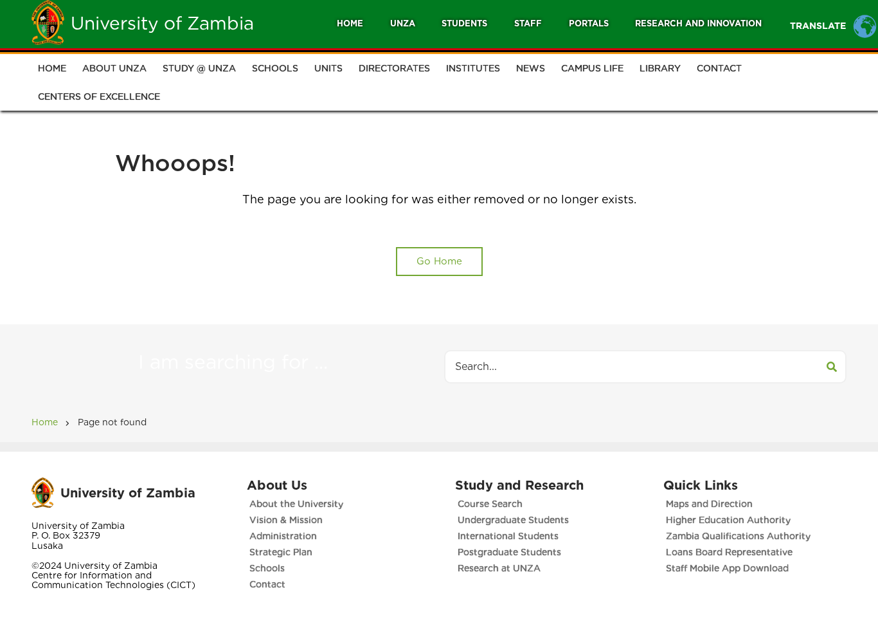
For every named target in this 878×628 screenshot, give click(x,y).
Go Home (439, 261)
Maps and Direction (709, 504)
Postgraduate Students (509, 552)
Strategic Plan (280, 552)
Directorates (394, 68)
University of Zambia (162, 23)
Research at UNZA (499, 568)
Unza (402, 23)
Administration (283, 536)
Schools (275, 68)
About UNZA (114, 68)
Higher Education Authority (728, 520)
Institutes (473, 68)
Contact (719, 68)
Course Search (490, 504)
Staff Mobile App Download (727, 568)
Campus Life (592, 68)
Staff (528, 23)
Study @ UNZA (199, 68)
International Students (508, 536)
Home (350, 23)
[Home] (47, 22)
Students (464, 23)
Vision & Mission (286, 520)
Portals (589, 23)
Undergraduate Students (513, 520)
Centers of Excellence (99, 96)
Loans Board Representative (729, 552)
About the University (296, 504)
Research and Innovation (698, 23)
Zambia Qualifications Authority (738, 536)
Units (328, 68)
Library (660, 68)
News (530, 68)
